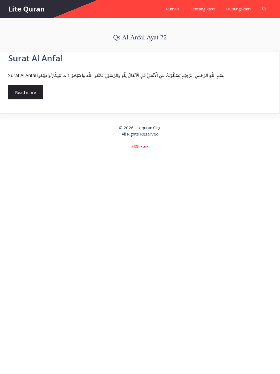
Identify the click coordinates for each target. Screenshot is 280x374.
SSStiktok (140, 146)
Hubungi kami (238, 8)
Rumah (172, 8)
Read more (25, 92)
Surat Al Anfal (35, 58)
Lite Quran (26, 8)
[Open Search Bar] (264, 9)
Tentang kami (202, 8)
